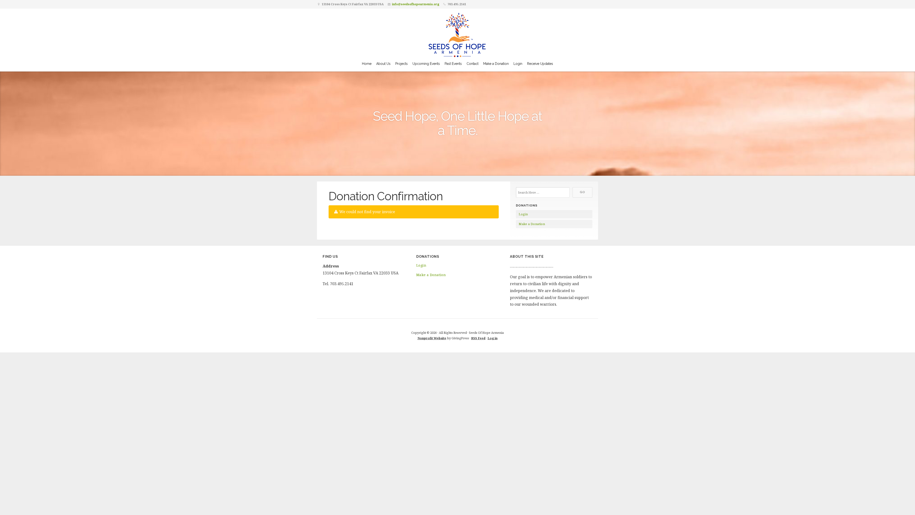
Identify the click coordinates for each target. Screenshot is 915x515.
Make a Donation (496, 64)
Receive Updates (540, 64)
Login (517, 64)
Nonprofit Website (431, 338)
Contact (472, 64)
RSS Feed (478, 338)
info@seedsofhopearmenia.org (415, 4)
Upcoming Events (426, 64)
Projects (401, 64)
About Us (383, 64)
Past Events (453, 64)
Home (366, 64)
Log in (493, 338)
